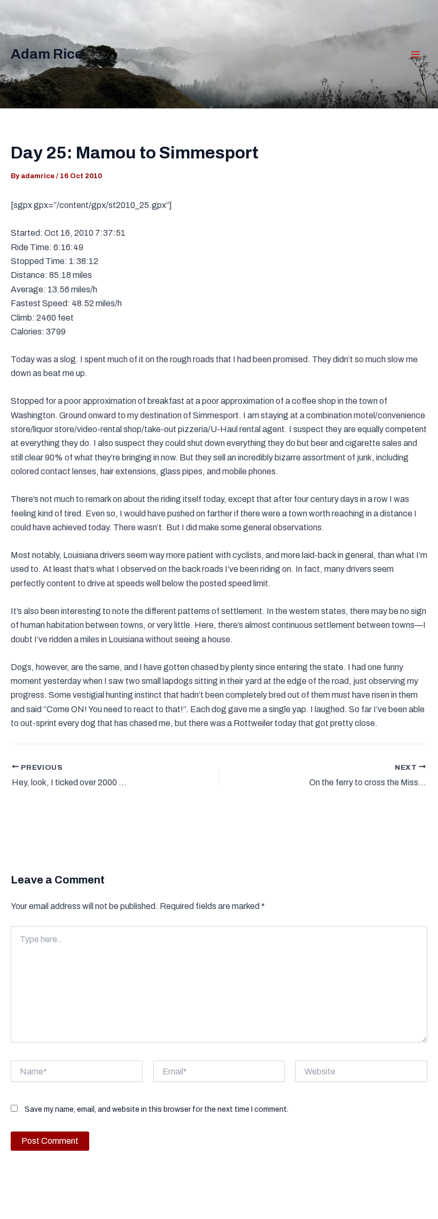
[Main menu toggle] (415, 54)
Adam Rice (47, 53)
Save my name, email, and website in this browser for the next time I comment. (156, 1109)
